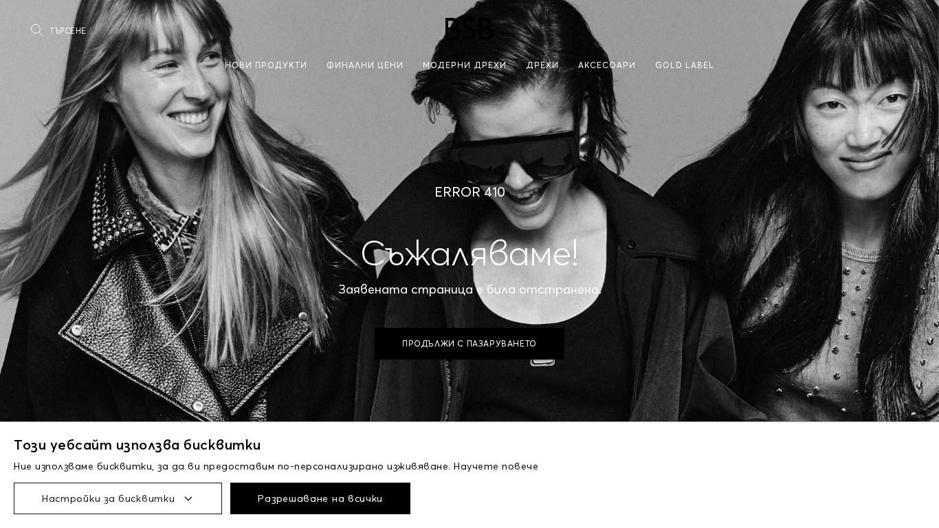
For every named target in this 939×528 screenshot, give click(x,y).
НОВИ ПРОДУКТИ (266, 65)
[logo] (469, 28)
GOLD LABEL (684, 65)
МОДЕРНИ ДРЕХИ (465, 65)
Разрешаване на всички (320, 498)
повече (520, 466)
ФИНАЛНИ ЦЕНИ (365, 65)
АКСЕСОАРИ (607, 65)
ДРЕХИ (542, 65)
